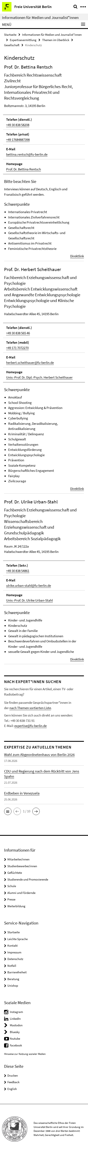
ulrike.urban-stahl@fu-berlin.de (28, 585)
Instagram (16, 1012)
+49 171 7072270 (17, 348)
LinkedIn (15, 1019)
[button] (7, 811)
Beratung (13, 979)
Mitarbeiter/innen (18, 859)
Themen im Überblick (55, 40)
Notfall (11, 966)
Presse (11, 899)
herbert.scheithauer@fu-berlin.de (30, 362)
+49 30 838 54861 (17, 570)
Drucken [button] (12, 1075)
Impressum (14, 952)
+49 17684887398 (18, 139)
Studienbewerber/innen (22, 866)
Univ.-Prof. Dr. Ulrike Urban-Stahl (29, 600)
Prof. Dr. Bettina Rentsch (23, 169)
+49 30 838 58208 (17, 125)
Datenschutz (15, 959)
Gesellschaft (11, 45)
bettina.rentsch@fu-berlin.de (26, 154)
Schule (11, 886)
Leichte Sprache (17, 939)
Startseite (10, 35)
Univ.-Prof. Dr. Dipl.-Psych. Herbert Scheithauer (39, 377)
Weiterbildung (16, 906)
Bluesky (15, 1032)
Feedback (13, 1082)
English (12, 1089)
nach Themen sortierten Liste (30, 708)
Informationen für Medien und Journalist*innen (40, 17)
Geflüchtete (14, 873)
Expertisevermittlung (23, 40)
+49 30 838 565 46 (18, 333)
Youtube (15, 1038)
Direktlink (77, 256)
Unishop (12, 986)
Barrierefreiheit (17, 972)
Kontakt (12, 945)
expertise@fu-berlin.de (30, 725)
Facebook (16, 1045)
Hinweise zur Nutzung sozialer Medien (25, 1054)
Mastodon (16, 1025)
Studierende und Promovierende (27, 879)
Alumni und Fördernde (21, 893)
